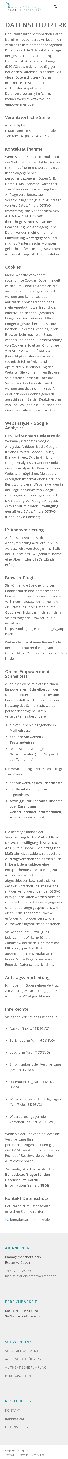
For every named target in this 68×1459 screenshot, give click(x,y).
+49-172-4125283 (18, 1270)
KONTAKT (12, 1410)
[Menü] (61, 6)
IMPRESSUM (14, 1418)
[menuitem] (54, 6)
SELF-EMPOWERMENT (22, 1351)
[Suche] (54, 6)
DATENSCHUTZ (17, 1427)
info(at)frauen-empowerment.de (30, 1276)
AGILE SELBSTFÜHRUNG (24, 1359)
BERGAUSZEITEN (18, 1375)
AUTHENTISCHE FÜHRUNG (26, 1367)
